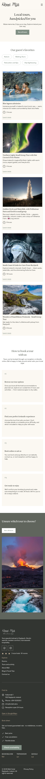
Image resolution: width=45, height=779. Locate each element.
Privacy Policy (28, 769)
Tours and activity (8, 664)
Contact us (6, 674)
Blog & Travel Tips (8, 671)
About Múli (5, 668)
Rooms (4, 661)
